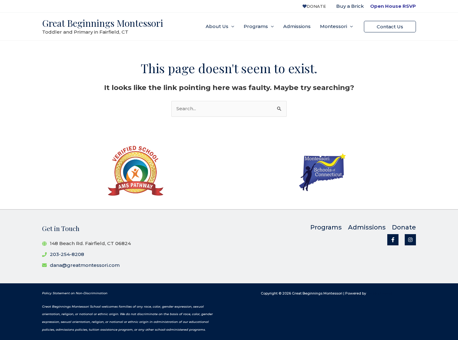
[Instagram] (410, 239)
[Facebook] (392, 239)
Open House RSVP (393, 6)
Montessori (333, 26)
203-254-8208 (67, 254)
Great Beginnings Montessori (102, 23)
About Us (217, 26)
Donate (316, 6)
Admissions (297, 26)
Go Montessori (379, 293)
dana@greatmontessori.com (85, 265)
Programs (256, 26)
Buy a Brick (350, 6)
